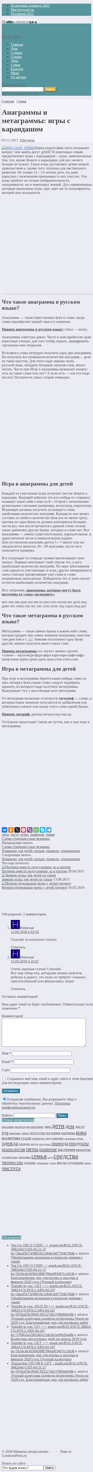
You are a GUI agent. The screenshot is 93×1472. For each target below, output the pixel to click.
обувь (80, 1138)
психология (13, 1149)
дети (5, 834)
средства (65, 1156)
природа (59, 1143)
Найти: (7, 1115)
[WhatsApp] (36, 830)
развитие (37, 834)
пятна (32, 1149)
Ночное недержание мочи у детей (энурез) (34, 887)
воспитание (34, 1127)
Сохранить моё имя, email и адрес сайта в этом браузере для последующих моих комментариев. (47, 1081)
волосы (20, 1127)
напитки (58, 1138)
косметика (11, 1138)
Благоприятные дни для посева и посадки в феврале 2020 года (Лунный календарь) (44, 1280)
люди (48, 1138)
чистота (11, 1168)
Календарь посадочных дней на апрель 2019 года (49, 1339)
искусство (37, 1133)
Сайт (5, 1070)
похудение (45, 1144)
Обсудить (27, 140)
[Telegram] (48, 830)
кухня (26, 1138)
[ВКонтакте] (4, 830)
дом (69, 1126)
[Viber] (30, 830)
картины (68, 1133)
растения (66, 1149)
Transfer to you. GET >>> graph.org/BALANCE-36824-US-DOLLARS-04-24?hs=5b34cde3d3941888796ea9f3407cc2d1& (47, 1347)
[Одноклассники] (11, 830)
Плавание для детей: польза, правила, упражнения (41, 851)
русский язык (9, 1157)
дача (47, 1126)
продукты (79, 1143)
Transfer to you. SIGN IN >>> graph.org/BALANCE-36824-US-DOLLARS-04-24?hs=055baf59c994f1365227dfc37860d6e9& (50, 1310)
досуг (15, 834)
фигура (62, 1163)
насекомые (70, 1138)
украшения (42, 1163)
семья (50, 834)
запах (25, 1133)
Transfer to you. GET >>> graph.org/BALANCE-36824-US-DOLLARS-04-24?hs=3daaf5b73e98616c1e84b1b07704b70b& (47, 1290)
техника (30, 1163)
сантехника (24, 1157)
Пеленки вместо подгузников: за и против (34, 871)
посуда (34, 1144)
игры (24, 834)
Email (7, 1062)
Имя (6, 1053)
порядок (24, 1144)
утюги (52, 1163)
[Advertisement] (46, 245)
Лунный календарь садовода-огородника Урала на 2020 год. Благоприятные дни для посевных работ (49, 1320)
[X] (17, 830)
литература (38, 1138)
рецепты (83, 1149)
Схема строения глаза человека (26, 839)
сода (50, 1157)
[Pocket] (23, 830)
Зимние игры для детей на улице (27, 879)
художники (75, 1163)
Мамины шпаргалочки (19, 21)
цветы (87, 1163)
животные (15, 1133)
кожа (81, 1132)
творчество (12, 1162)
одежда (10, 1143)
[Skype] (42, 830)
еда (5, 1132)
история (53, 1133)
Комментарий (12, 1016)
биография (8, 1127)
